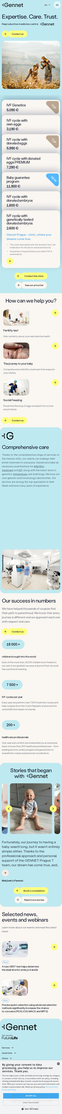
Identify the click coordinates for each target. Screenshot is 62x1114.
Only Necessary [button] (31, 1102)
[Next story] (53, 808)
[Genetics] (31, 526)
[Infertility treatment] (31, 495)
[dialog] (31, 1087)
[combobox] (58, 1063)
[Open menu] (57, 4)
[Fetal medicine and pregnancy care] (31, 516)
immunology (20, 474)
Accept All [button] (31, 1096)
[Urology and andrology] (31, 536)
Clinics (5, 1058)
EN (46, 5)
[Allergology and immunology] (31, 505)
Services (6, 1047)
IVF (20, 470)
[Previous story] (8, 808)
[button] (31, 1109)
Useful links (7, 1053)
